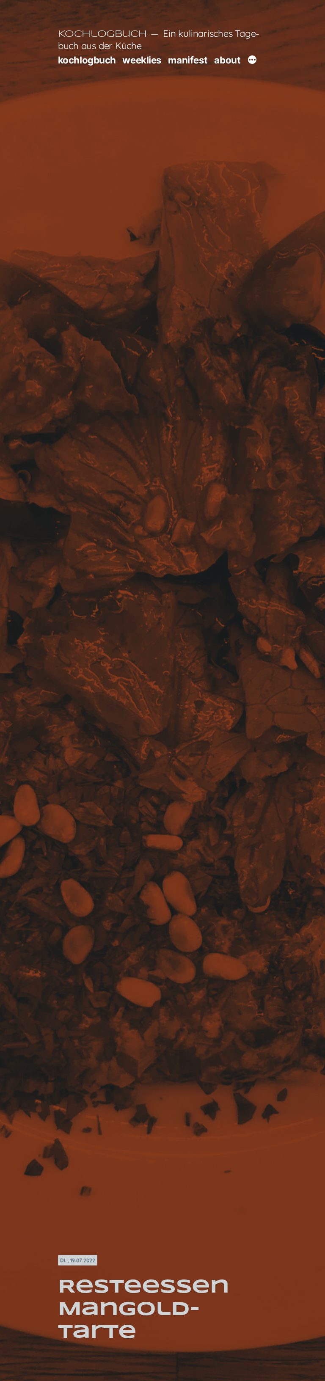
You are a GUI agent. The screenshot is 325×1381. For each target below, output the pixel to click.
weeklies (141, 60)
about (227, 60)
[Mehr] (252, 61)
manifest (187, 60)
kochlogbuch (87, 60)
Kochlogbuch (102, 34)
